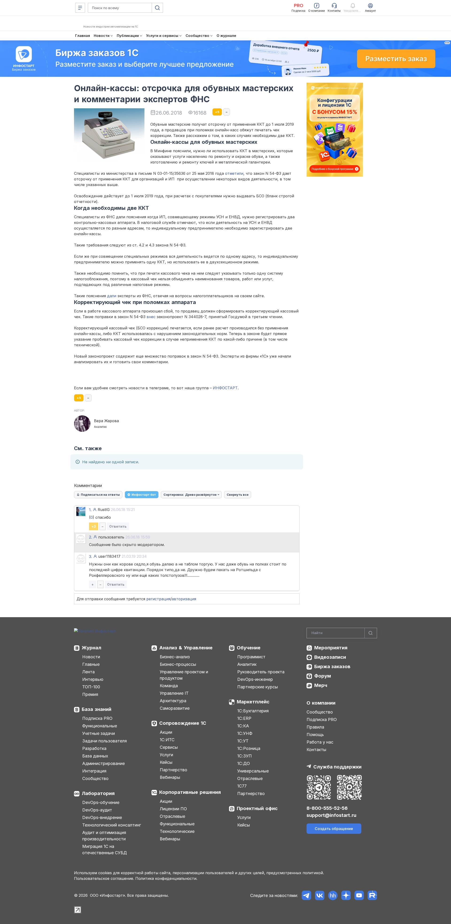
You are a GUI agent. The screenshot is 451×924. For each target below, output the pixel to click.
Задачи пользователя (104, 740)
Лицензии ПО (173, 808)
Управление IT (174, 693)
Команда (169, 685)
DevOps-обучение (100, 802)
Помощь (315, 734)
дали (111, 295)
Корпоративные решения (190, 792)
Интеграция (94, 770)
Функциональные (99, 725)
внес (151, 316)
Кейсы (166, 762)
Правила (315, 727)
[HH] (333, 895)
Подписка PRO (97, 718)
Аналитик (247, 664)
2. (90, 537)
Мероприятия (330, 648)
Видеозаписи (330, 657)
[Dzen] (346, 895)
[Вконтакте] (319, 895)
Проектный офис (257, 808)
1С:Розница (248, 748)
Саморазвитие (175, 708)
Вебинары (170, 777)
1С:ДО (243, 763)
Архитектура (173, 700)
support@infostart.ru (331, 815)
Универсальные (253, 770)
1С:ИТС (167, 739)
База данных (95, 755)
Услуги (166, 754)
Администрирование (103, 763)
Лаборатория (98, 793)
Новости (91, 656)
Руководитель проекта (260, 671)
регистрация (158, 599)
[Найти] (370, 633)
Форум (322, 676)
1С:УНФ (244, 733)
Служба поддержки (337, 767)
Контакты (316, 749)
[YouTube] (359, 895)
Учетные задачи (98, 733)
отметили (234, 173)
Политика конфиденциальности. (166, 878)
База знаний (96, 709)
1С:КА (243, 725)
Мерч (320, 685)
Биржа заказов (332, 666)
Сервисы (169, 747)
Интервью (92, 679)
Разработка (94, 748)
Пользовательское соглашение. (104, 878)
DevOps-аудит (97, 809)
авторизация (184, 599)
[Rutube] (372, 895)
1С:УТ (243, 740)
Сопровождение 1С (182, 723)
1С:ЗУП (244, 755)
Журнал (91, 648)
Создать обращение (334, 828)
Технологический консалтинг (111, 825)
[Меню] (80, 8)
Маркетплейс (253, 702)
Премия (90, 694)
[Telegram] (306, 895)
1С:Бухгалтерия (253, 710)
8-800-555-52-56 (327, 808)
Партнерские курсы (257, 686)
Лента (88, 671)
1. (90, 509)
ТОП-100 (91, 686)
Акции (166, 732)
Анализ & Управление (186, 648)
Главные (91, 664)
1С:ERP (244, 718)
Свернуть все (238, 494)
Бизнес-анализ (175, 656)
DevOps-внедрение (102, 817)
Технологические (177, 831)
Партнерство (173, 769)
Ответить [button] (118, 526)
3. (90, 556)
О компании (321, 703)
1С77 (242, 786)
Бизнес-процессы (178, 664)
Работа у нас (320, 742)
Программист (251, 656)
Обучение (248, 648)
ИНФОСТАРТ (225, 388)
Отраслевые (172, 816)
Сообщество (95, 778)
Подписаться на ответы (100, 494)
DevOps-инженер (255, 679)
